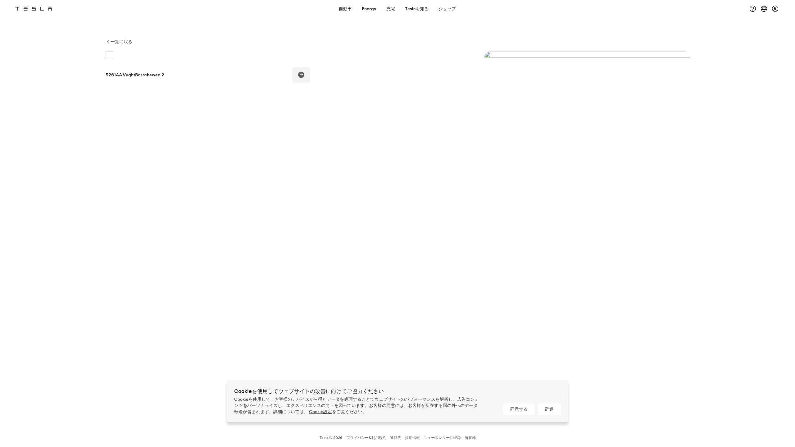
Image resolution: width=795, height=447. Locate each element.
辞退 (549, 409)
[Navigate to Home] (33, 8)
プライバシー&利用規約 (366, 438)
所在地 (470, 438)
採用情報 (412, 438)
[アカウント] (775, 9)
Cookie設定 (320, 411)
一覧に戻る (121, 41)
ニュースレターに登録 (442, 438)
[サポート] (753, 9)
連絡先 (395, 438)
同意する (519, 409)
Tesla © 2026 (331, 438)
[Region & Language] (764, 9)
